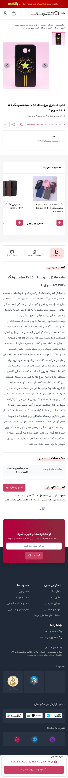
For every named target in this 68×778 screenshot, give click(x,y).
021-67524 (51, 632)
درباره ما (56, 592)
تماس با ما (55, 598)
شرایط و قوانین (52, 610)
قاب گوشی (51, 28)
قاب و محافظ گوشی (18, 604)
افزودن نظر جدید (14, 487)
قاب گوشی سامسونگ (33, 28)
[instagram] (52, 739)
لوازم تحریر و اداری (18, 610)
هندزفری (24, 592)
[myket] (53, 715)
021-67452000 (49, 638)
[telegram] (34, 739)
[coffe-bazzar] (34, 715)
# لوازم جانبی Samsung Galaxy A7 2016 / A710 (45, 124)
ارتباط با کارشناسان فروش (46, 616)
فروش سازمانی (52, 604)
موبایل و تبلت (47, 25)
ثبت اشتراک (34, 555)
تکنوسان (60, 25)
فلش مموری (22, 598)
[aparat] (17, 739)
